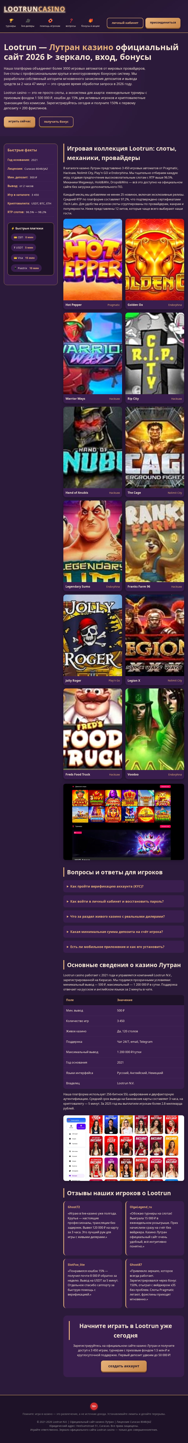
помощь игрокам (50, 23)
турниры (11, 23)
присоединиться (163, 22)
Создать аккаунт (123, 1365)
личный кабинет (125, 23)
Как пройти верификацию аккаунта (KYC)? (106, 886)
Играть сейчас (19, 121)
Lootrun (34, 8)
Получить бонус (56, 122)
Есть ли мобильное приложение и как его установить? (117, 946)
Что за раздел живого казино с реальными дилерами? (117, 916)
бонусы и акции (90, 23)
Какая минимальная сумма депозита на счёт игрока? (116, 931)
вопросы (71, 23)
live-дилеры (27, 23)
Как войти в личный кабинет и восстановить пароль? (117, 901)
